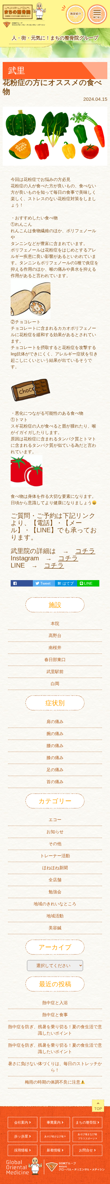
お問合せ (86, 1150)
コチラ (85, 550)
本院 (55, 623)
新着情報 (54, 1150)
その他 (55, 843)
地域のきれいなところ (55, 904)
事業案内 (54, 1122)
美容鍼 (55, 928)
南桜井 (55, 647)
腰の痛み (55, 745)
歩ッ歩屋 (21, 1136)
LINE (87, 583)
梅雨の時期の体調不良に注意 (52, 1082)
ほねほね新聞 (55, 867)
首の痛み (55, 781)
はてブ (67, 583)
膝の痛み (55, 757)
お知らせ (55, 831)
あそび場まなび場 (54, 1136)
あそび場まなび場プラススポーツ (87, 1136)
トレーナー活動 (55, 855)
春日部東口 (55, 659)
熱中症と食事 (55, 1014)
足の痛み (55, 769)
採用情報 (21, 1150)
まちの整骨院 (86, 1122)
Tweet (44, 583)
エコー (55, 819)
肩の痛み (55, 721)
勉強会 (55, 892)
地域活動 (55, 916)
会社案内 (21, 1122)
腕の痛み (55, 733)
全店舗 (55, 880)
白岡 (55, 683)
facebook (22, 583)
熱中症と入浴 (55, 1002)
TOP (98, 1109)
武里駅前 (55, 671)
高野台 (55, 635)
